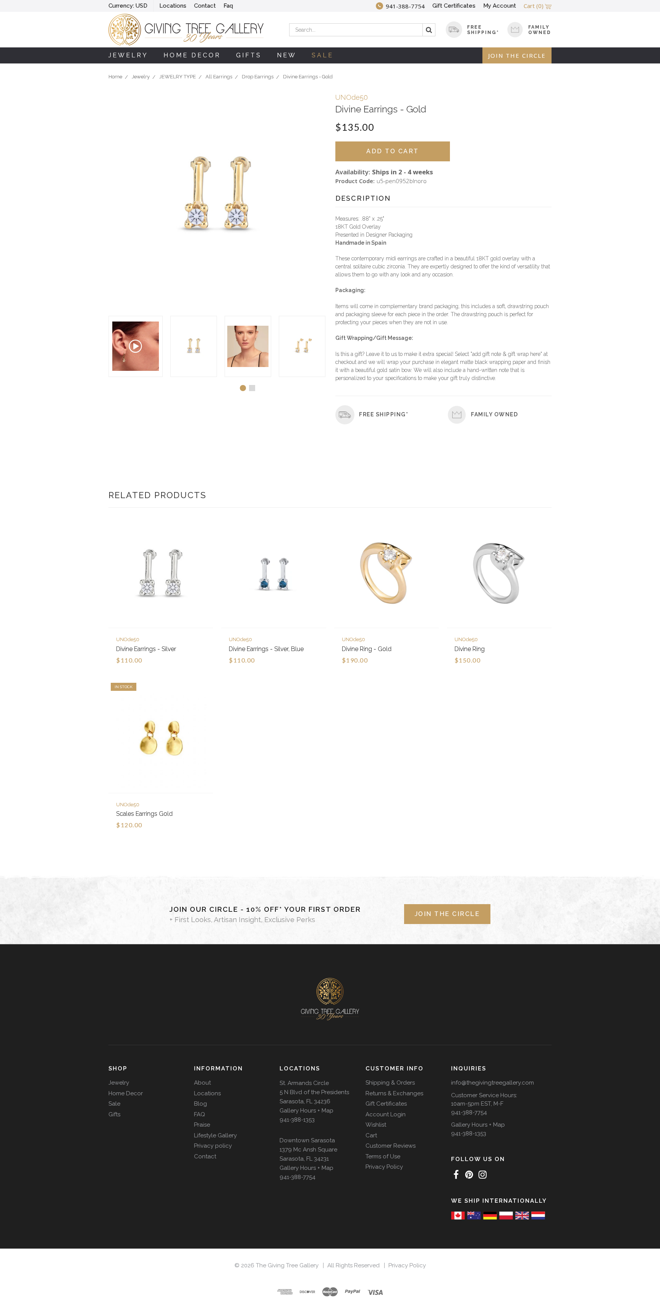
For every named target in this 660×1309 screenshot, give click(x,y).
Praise (202, 1124)
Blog (200, 1103)
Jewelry (128, 55)
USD (127, 5)
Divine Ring (470, 649)
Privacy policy (213, 1145)
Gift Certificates (454, 5)
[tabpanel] (194, 346)
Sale (322, 55)
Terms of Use (383, 1156)
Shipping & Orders (390, 1082)
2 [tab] (252, 388)
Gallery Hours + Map (306, 1110)
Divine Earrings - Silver (146, 649)
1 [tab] (243, 388)
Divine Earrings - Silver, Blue (266, 649)
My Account (499, 5)
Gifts (249, 55)
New (286, 55)
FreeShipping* (483, 29)
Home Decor (192, 55)
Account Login (386, 1114)
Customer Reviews (391, 1145)
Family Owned (539, 29)
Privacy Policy (384, 1166)
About (202, 1082)
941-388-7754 (297, 1177)
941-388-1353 (297, 1119)
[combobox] (362, 29)
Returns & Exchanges (394, 1093)
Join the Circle (517, 55)
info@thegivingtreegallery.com (492, 1082)
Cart (371, 1135)
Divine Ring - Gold (366, 649)
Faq (228, 5)
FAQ (199, 1114)
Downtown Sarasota (307, 1140)
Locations (172, 5)
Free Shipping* (383, 414)
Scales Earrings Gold (144, 813)
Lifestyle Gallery (215, 1135)
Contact (205, 5)
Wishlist (376, 1124)
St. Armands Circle (304, 1083)
